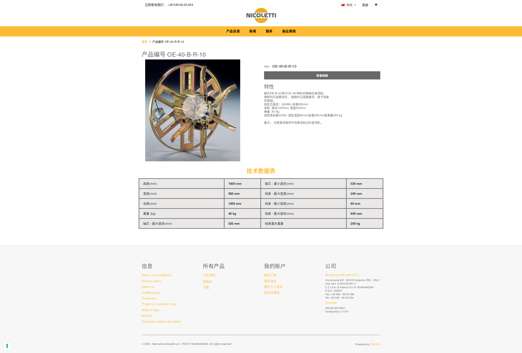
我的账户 (275, 265)
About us (148, 286)
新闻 (252, 31)
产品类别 (209, 275)
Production (149, 298)
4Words (375, 344)
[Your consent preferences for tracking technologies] (7, 346)
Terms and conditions (156, 275)
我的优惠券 (272, 292)
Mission (147, 315)
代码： (268, 66)
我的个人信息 (273, 286)
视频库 (207, 281)
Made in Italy (150, 310)
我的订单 (270, 275)
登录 (365, 5)
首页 (145, 42)
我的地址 (270, 281)
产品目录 (233, 31)
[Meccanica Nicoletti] (261, 15)
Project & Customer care (159, 304)
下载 (206, 287)
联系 (269, 31)
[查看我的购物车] (376, 4)
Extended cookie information (161, 321)
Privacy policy (151, 281)
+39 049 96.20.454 (180, 4)
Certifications (151, 292)
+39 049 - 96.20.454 (341, 297)
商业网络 (289, 31)
